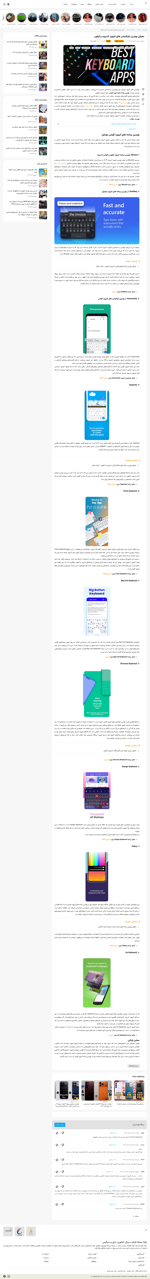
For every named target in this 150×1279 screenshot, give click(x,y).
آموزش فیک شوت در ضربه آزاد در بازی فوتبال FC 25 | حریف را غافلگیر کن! (21, 24)
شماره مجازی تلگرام (141, 1271)
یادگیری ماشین (61, 163)
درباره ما (46, 1258)
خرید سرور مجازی (112, 1271)
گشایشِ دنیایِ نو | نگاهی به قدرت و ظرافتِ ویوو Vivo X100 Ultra (10, 24)
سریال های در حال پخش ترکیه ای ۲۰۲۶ (24, 52)
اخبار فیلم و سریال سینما (136, 1261)
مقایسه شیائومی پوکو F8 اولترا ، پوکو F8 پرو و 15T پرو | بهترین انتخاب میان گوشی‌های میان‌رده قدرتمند (64, 1105)
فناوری (123, 4)
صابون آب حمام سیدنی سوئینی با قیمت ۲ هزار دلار (22, 117)
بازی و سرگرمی (99, 4)
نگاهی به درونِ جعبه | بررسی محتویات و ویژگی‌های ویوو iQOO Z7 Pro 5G (54, 24)
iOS (119, 103)
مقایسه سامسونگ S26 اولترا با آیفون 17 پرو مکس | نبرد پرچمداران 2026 (97, 1105)
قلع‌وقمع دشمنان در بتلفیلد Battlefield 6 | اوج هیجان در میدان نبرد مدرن (65, 24)
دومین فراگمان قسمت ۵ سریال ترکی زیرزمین (132, 24)
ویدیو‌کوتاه (74, 4)
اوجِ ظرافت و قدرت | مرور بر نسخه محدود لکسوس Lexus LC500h (32, 24)
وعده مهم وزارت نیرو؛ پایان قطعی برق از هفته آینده (23, 171)
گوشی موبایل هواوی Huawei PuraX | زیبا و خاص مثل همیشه (143, 24)
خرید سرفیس (130, 1271)
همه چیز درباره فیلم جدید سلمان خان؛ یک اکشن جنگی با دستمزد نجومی (21, 149)
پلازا (143, 30)
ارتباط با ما (45, 1254)
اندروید (124, 103)
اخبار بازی (141, 1258)
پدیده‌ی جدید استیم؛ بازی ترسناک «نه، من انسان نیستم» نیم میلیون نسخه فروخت (21, 139)
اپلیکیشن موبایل (131, 30)
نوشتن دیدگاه (60, 1125)
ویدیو (82, 4)
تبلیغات (65, 4)
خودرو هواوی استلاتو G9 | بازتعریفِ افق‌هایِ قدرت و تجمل (76, 24)
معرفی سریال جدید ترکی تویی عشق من (24, 127)
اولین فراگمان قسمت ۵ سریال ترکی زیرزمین (87, 24)
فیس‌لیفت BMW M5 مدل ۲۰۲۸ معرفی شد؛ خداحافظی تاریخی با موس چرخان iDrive (23, 202)
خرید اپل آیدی (122, 1271)
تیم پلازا (142, 41)
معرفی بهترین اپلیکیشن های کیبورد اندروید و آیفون (112, 30)
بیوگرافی (89, 4)
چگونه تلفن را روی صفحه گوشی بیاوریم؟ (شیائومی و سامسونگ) (24, 107)
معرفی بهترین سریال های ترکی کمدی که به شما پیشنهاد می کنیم (22, 43)
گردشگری (141, 1265)
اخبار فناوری (140, 1254)
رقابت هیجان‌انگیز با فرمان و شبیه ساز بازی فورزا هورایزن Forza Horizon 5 (109, 24)
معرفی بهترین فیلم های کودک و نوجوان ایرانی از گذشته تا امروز (22, 64)
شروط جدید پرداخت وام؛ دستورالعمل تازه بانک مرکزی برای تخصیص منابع (22, 181)
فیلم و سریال (112, 4)
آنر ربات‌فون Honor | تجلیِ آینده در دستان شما (98, 24)
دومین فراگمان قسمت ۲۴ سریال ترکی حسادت (43, 24)
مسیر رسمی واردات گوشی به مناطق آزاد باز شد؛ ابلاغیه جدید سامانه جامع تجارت (22, 192)
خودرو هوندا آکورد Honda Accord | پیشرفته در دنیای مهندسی (121, 24)
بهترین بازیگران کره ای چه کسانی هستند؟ (24, 74)
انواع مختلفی (89, 106)
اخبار (131, 4)
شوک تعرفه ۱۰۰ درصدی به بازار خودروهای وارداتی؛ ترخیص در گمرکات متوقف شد (21, 213)
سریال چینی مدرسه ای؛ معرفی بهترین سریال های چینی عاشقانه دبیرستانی (21, 85)
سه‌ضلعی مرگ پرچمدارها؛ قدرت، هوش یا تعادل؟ (130, 1104)
